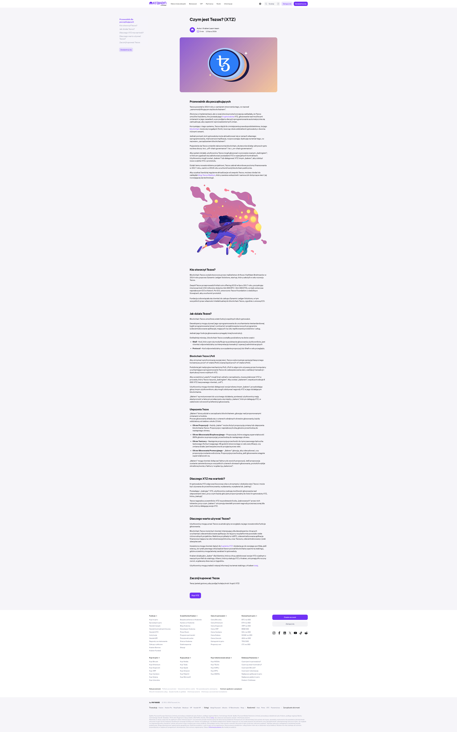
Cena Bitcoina (216, 620)
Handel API (153, 638)
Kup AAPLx (215, 668)
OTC (267, 708)
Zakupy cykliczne (156, 644)
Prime (263, 708)
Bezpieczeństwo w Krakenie (191, 620)
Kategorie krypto (217, 641)
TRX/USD (245, 641)
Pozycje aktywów (186, 638)
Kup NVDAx (215, 661)
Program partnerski (187, 635)
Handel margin (154, 626)
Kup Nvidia (184, 661)
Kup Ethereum (154, 665)
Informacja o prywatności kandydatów (214, 692)
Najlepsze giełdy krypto (251, 677)
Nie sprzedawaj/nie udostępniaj (206, 689)
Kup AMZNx (215, 674)
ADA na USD (246, 638)
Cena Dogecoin (217, 626)
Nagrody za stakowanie (158, 641)
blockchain (194, 129)
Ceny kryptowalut (219, 616)
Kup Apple (184, 668)
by (154, 702)
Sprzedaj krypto (155, 623)
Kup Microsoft (185, 677)
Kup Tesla (183, 665)
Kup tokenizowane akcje (221, 658)
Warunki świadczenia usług (158, 692)
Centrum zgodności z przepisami (231, 689)
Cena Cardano (216, 632)
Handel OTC (154, 632)
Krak (258, 708)
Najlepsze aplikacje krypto (252, 674)
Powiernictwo (275, 708)
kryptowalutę (228, 116)
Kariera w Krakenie (187, 623)
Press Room (184, 632)
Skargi (182, 647)
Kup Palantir (184, 674)
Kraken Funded (155, 651)
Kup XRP (152, 671)
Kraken (161, 708)
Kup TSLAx (215, 665)
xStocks (224, 708)
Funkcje (153, 616)
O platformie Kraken (188, 616)
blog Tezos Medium (206, 175)
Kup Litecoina (154, 680)
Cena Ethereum (217, 623)
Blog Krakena (185, 626)
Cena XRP (214, 629)
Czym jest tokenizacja (250, 671)
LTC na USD (246, 644)
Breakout (185, 708)
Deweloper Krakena (187, 629)
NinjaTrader (177, 708)
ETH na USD (246, 623)
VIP (191, 708)
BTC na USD (246, 620)
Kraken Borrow (155, 647)
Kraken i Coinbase (248, 680)
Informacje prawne (193, 692)
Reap (242, 708)
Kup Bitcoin (153, 661)
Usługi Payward (215, 708)
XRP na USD (246, 626)
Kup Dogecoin (154, 668)
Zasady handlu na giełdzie (177, 692)
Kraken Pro (168, 708)
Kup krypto (153, 620)
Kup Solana (153, 677)
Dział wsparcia (185, 644)
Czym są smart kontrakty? (252, 665)
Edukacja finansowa (250, 658)
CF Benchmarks (234, 708)
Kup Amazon (185, 671)
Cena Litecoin (216, 638)
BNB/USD (245, 629)
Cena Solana (215, 635)
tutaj (256, 565)
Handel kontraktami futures (160, 629)
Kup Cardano (154, 674)
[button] (178, 3)
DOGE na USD (247, 635)
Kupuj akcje (185, 658)
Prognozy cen (216, 644)
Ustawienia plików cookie (186, 689)
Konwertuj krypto (249, 616)
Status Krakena (186, 641)
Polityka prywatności (169, 689)
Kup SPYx (214, 671)
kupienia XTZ (227, 546)
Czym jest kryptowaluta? (251, 661)
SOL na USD (246, 632)
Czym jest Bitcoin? (249, 668)
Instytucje (153, 635)
